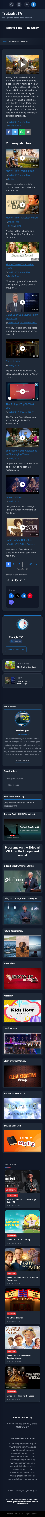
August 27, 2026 (14, 1205)
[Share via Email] (11, 602)
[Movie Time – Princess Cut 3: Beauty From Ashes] (22, 1259)
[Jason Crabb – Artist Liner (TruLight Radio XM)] (22, 1181)
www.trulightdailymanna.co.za (22, 1479)
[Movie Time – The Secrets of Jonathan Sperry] (22, 1337)
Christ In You (13, 361)
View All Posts (14, 649)
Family (11, 125)
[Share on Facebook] (11, 595)
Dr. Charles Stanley (28, 322)
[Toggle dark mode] (19, 4)
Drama (18, 125)
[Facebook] (9, 132)
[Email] (28, 132)
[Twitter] (15, 132)
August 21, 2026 (14, 1283)
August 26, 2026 (14, 1243)
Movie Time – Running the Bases (20, 1396)
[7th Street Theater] (22, 1299)
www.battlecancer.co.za (22, 1456)
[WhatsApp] (22, 132)
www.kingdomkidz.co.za (22, 1450)
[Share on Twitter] (17, 595)
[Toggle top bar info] (27, 4)
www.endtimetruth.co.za (22, 1453)
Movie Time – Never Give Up (18, 1240)
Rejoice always (14, 497)
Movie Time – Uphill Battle (20, 170)
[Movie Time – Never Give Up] (22, 1221)
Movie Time (25, 122)
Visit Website (23, 760)
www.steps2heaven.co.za (22, 1463)
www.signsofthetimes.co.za (23, 1475)
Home (4, 41)
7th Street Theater (15, 1318)
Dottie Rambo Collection (19, 540)
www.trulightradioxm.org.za (22, 1443)
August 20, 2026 (15, 1361)
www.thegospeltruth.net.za (22, 1459)
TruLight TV (12, 13)
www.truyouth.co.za (22, 1469)
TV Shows (11, 1314)
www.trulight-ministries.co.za (22, 1447)
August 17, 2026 (14, 1399)
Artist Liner (12, 1195)
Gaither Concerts (27, 544)
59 (31, 564)
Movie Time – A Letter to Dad (22, 217)
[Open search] (11, 4)
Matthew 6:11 (10, 806)
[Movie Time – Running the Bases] (22, 1377)
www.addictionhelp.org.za (22, 1466)
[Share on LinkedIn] (23, 595)
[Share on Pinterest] (30, 595)
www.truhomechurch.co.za (22, 1472)
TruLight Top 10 (27, 412)
